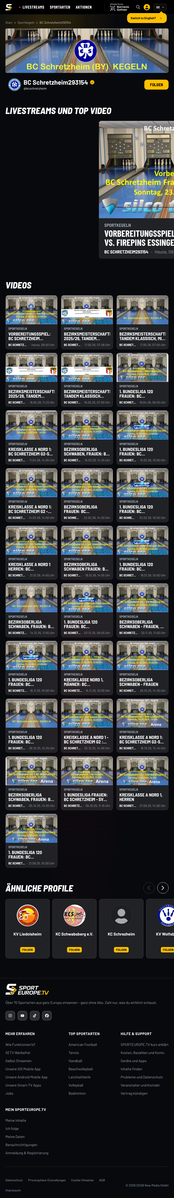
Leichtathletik (80, 1077)
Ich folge (12, 1128)
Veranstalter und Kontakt (140, 1085)
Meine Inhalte (15, 1120)
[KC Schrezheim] (121, 915)
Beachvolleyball (81, 1069)
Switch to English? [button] (143, 16)
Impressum (13, 1190)
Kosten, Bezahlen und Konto (142, 1053)
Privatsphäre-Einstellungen (47, 1180)
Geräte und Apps (134, 1061)
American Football (83, 1044)
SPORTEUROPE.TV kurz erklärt (145, 1044)
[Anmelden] (147, 7)
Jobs (9, 1093)
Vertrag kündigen (134, 1093)
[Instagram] (10, 1015)
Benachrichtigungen (21, 1145)
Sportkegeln (26, 22)
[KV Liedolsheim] (28, 915)
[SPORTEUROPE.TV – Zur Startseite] (8, 7)
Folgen (156, 84)
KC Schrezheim (121, 934)
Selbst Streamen (18, 1061)
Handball (75, 1061)
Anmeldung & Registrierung (26, 1153)
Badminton (77, 1093)
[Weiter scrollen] (163, 888)
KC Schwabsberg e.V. (74, 934)
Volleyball (76, 1085)
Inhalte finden (131, 1069)
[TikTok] (34, 1015)
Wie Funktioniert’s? (20, 1044)
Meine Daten (15, 1137)
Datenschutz (14, 1180)
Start (8, 22)
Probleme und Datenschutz (142, 1077)
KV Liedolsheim (28, 934)
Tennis (74, 1053)
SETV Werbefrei (17, 1053)
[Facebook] (47, 1015)
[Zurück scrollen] (149, 888)
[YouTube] (22, 1015)
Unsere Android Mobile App (26, 1077)
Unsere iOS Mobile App (23, 1069)
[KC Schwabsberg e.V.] (74, 915)
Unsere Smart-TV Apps (23, 1085)
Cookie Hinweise (82, 1180)
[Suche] (138, 7)
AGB (102, 1180)
